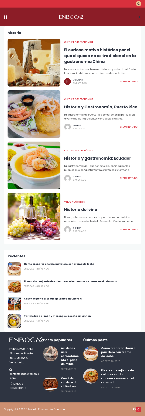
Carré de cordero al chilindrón (68, 382)
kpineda (77, 125)
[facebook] (134, 409)
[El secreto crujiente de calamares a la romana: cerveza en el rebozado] (14, 286)
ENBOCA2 (78, 79)
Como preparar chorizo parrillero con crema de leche (59, 264)
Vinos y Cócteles (74, 201)
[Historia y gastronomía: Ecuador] (34, 165)
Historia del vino (80, 209)
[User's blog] (24, 339)
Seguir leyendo (128, 81)
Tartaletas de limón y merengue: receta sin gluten (57, 316)
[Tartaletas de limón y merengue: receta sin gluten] (14, 321)
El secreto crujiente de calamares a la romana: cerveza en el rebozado (70, 281)
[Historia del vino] (34, 216)
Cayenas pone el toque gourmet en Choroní (53, 298)
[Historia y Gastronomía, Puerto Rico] (34, 114)
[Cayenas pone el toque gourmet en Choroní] (14, 304)
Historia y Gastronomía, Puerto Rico (100, 107)
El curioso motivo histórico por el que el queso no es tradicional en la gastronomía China (100, 55)
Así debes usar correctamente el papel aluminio (70, 356)
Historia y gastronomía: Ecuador (97, 158)
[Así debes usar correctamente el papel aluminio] (50, 353)
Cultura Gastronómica (78, 42)
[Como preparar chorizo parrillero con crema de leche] (14, 269)
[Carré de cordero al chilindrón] (50, 383)
